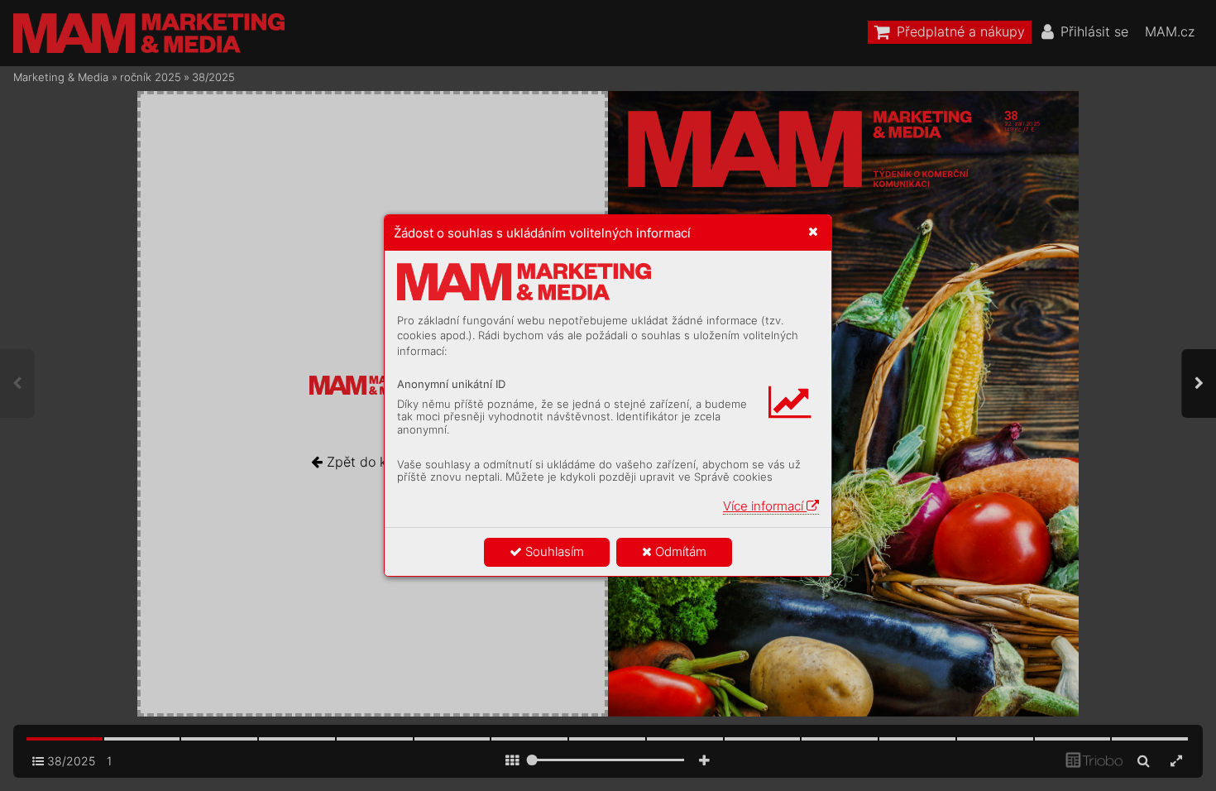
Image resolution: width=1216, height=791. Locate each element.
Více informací (765, 506)
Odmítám (679, 551)
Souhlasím (553, 551)
